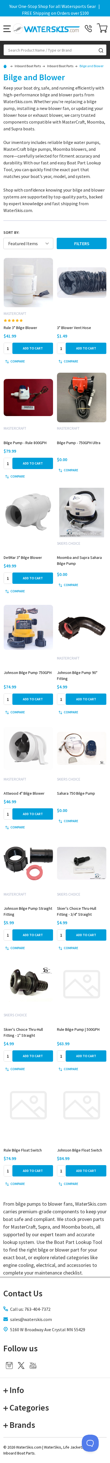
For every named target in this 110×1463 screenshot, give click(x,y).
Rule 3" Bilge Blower (20, 327)
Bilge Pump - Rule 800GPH (25, 442)
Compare (17, 361)
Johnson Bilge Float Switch (79, 1150)
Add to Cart (33, 348)
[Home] (5, 66)
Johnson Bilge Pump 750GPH (28, 672)
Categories (29, 1407)
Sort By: (11, 232)
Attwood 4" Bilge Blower (24, 793)
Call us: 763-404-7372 (30, 1309)
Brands (22, 1424)
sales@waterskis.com (31, 1319)
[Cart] (102, 28)
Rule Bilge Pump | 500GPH (78, 1029)
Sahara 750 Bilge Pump (76, 793)
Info (17, 1389)
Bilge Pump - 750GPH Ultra (78, 442)
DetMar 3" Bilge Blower (23, 557)
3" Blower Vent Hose (74, 327)
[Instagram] (9, 1365)
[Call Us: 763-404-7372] (88, 29)
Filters (81, 243)
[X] (21, 1365)
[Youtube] (33, 1365)
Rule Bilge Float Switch (23, 1150)
